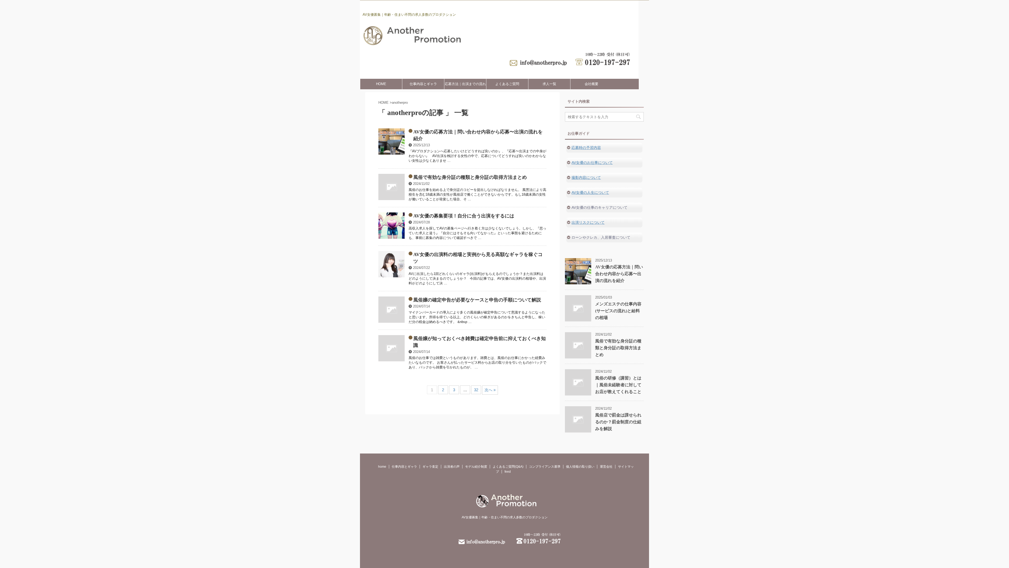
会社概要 (591, 84)
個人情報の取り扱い (580, 466)
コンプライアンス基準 (544, 466)
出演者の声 (452, 466)
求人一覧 (549, 84)
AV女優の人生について (590, 192)
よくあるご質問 (507, 84)
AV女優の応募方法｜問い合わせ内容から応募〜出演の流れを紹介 (619, 274)
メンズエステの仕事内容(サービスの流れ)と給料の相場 (618, 311)
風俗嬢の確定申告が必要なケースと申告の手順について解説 (477, 300)
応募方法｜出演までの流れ (465, 84)
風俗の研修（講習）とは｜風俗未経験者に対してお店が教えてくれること (618, 385)
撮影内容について (586, 177)
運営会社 (606, 466)
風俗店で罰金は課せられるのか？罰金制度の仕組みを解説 (618, 422)
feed (507, 471)
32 (476, 390)
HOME (381, 84)
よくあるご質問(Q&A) (508, 466)
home (382, 466)
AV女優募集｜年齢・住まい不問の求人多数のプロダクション (505, 517)
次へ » (490, 390)
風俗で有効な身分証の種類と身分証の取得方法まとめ (470, 177)
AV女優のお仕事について (592, 162)
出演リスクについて (588, 222)
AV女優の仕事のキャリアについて (599, 207)
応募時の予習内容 (586, 147)
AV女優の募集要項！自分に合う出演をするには (463, 215)
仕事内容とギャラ (423, 84)
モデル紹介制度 (476, 466)
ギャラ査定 (430, 466)
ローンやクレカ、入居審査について (601, 237)
